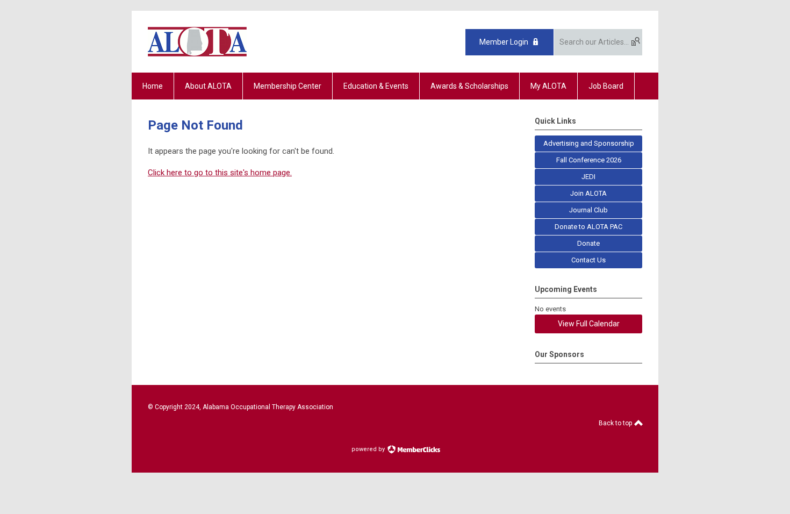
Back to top (616, 423)
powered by (368, 449)
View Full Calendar (589, 323)
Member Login (503, 42)
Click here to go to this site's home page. (220, 172)
